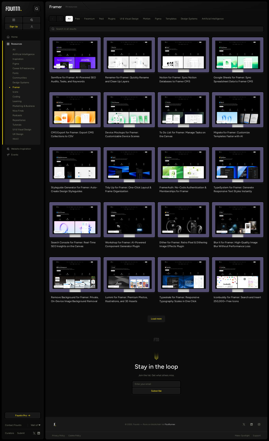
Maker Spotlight (242, 435)
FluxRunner (170, 424)
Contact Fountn (13, 425)
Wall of (35, 425)
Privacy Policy (58, 435)
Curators (9, 433)
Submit (21, 433)
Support (257, 435)
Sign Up (14, 26)
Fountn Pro (21, 415)
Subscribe (156, 391)
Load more (156, 319)
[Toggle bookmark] (88, 43)
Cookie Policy (74, 435)
